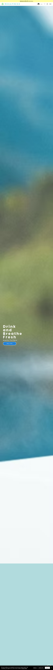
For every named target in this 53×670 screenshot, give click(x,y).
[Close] (51, 668)
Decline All (41, 667)
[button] (47, 4)
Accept (47, 667)
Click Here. (26, 1)
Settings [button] (35, 667)
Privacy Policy (24, 668)
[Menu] (50, 4)
